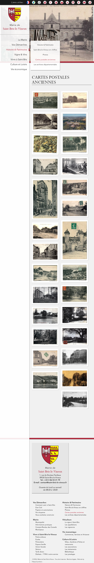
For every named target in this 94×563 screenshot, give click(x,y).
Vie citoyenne (40, 512)
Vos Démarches (19, 45)
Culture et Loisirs (18, 64)
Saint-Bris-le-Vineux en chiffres (45, 50)
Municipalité (39, 522)
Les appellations (71, 525)
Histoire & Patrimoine (16, 50)
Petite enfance (40, 537)
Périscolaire (39, 542)
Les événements (70, 549)
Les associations (71, 547)
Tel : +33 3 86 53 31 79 (50, 480)
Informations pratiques (43, 525)
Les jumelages (70, 554)
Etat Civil (38, 507)
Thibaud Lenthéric (37, 561)
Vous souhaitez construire (44, 515)
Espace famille (40, 544)
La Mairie (22, 40)
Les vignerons (70, 527)
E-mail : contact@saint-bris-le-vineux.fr (50, 483)
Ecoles (37, 539)
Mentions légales (71, 559)
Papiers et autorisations (44, 510)
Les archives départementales (45, 65)
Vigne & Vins (20, 55)
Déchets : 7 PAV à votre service (46, 554)
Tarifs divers (39, 552)
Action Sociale (40, 547)
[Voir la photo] (45, 109)
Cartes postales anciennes (45, 60)
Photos (45, 55)
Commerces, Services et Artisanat (77, 534)
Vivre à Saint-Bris (19, 59)
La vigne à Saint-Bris (72, 522)
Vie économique (19, 69)
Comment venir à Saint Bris (45, 505)
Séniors (38, 549)
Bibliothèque (69, 552)
